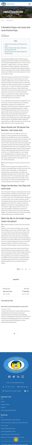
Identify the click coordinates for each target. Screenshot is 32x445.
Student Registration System (8, 431)
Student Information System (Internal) (10, 419)
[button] (14, 333)
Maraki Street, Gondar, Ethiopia (13, 391)
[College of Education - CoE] (8, 4)
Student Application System (8, 428)
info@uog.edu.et (24, 386)
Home (2, 20)
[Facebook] (22, 269)
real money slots (10, 84)
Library (3, 401)
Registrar (3, 407)
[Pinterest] (29, 269)
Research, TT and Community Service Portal (12, 437)
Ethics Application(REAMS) (8, 410)
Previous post (6, 288)
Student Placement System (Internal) (10, 434)
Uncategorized (10, 20)
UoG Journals (4, 425)
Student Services (5, 404)
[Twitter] (26, 269)
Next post (26, 288)
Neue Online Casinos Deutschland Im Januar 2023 (14, 306)
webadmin (16, 279)
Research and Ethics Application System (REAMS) (14, 422)
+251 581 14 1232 (9, 386)
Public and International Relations (15, 382)
